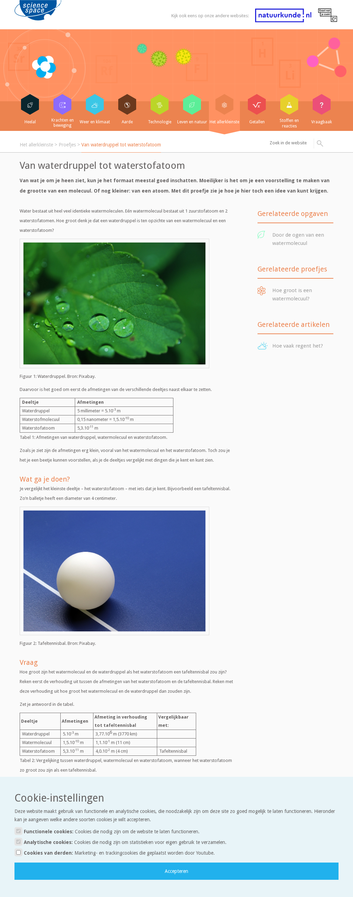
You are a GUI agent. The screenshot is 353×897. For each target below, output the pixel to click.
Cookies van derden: (118, 853)
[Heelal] (30, 104)
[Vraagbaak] (321, 104)
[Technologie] (159, 104)
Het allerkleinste (36, 144)
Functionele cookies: (111, 831)
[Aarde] (127, 104)
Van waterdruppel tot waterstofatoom (121, 144)
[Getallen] (256, 104)
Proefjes (67, 144)
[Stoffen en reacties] (289, 104)
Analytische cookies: (124, 842)
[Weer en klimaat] (94, 104)
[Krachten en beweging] (62, 104)
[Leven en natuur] (192, 104)
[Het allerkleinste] (224, 104)
